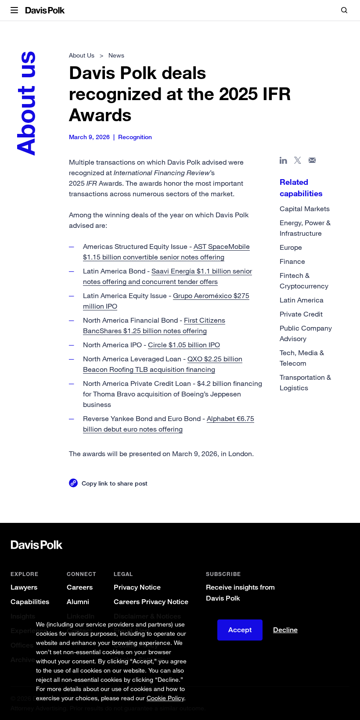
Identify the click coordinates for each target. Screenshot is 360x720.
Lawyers (24, 587)
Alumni (78, 602)
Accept (240, 630)
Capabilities (30, 602)
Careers (80, 587)
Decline (285, 630)
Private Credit (301, 314)
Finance (292, 261)
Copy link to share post (115, 483)
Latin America (302, 299)
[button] (14, 10)
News (116, 55)
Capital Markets (305, 208)
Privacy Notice (137, 587)
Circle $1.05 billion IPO (184, 344)
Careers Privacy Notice (151, 602)
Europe (291, 247)
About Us (81, 55)
